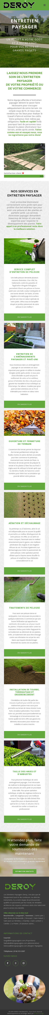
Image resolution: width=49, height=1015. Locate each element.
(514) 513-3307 (19, 951)
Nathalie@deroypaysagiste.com (15, 943)
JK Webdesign (39, 1013)
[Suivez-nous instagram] (23, 963)
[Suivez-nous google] (15, 963)
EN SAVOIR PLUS (24, 317)
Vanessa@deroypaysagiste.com (15, 946)
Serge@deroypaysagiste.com (14, 940)
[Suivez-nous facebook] (7, 963)
